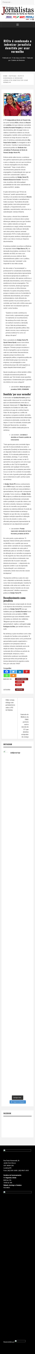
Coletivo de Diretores (18, 60)
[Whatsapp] (7, 675)
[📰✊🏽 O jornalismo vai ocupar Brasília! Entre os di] (17, 1001)
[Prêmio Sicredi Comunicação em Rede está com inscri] (17, 951)
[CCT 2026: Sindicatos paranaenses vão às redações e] (17, 1086)
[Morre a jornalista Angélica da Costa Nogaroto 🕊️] (17, 883)
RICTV (18, 684)
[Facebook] (7, 671)
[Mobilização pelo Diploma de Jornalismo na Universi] (17, 782)
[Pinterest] (26, 671)
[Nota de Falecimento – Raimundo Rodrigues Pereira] (17, 934)
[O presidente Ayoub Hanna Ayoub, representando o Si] (17, 799)
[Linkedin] (20, 671)
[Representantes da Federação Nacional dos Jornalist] (17, 985)
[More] (13, 675)
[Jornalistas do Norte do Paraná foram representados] (17, 968)
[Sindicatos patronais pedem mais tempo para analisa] (17, 900)
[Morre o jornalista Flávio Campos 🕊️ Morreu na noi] (17, 867)
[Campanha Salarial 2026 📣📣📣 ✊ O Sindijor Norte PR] (17, 1052)
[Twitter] (13, 671)
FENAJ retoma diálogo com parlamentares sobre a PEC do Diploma (10, 705)
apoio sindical (22, 679)
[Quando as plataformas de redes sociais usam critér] (17, 833)
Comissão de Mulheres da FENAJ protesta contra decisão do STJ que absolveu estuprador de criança (25, 725)
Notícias (19, 689)
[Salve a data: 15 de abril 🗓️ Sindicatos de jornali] (17, 1018)
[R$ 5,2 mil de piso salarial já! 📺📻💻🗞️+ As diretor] (17, 1069)
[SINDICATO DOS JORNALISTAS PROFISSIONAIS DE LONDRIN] (17, 765)
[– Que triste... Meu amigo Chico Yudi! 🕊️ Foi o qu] (17, 850)
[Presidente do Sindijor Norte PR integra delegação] (17, 917)
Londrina (20, 682)
